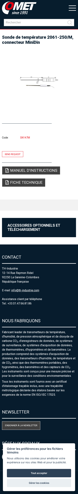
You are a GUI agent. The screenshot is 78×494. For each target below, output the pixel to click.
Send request (12, 154)
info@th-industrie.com (25, 290)
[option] (39, 82)
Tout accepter (39, 473)
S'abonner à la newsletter (21, 425)
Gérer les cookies (39, 482)
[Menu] (72, 7)
